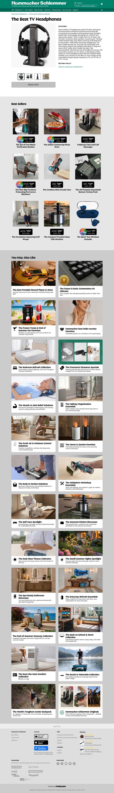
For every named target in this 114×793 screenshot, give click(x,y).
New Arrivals (38, 10)
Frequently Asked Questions (65, 735)
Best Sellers (29, 10)
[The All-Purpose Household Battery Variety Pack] (88, 180)
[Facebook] (58, 763)
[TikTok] (74, 763)
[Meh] (18, 771)
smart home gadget (88, 6)
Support (75, 10)
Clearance (47, 10)
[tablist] (33, 76)
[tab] (21, 76)
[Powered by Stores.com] (57, 787)
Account (36, 732)
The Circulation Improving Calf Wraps (26, 237)
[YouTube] (66, 763)
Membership (56, 10)
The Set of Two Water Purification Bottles (26, 145)
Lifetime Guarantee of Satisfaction (70, 67)
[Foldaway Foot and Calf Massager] (88, 135)
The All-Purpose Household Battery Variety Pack (88, 190)
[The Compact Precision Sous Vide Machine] (57, 227)
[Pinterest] (70, 763)
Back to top (57, 726)
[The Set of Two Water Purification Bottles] (25, 135)
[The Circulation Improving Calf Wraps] (25, 227)
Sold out (33, 84)
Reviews (83, 732)
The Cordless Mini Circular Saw (57, 189)
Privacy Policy (71, 790)
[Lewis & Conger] (35, 767)
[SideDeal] (18, 775)
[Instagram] (62, 763)
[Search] (75, 2)
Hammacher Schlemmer (19, 14)
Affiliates (59, 743)
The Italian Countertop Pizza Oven (57, 145)
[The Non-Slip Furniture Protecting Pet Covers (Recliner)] (25, 180)
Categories (18, 10)
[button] (12, 10)
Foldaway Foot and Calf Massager (88, 145)
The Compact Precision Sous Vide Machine (57, 237)
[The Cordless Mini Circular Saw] (57, 180)
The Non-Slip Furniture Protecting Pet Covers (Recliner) (25, 191)
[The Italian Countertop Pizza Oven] (57, 135)
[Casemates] (27, 779)
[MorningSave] (35, 771)
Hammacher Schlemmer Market (39, 14)
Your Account (66, 10)
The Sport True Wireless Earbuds (88, 237)
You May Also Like (23, 257)
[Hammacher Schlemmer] (39, 3)
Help (58, 732)
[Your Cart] (102, 4)
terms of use (38, 754)
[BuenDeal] (35, 775)
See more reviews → (86, 754)
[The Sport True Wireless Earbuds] (88, 227)
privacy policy (49, 754)
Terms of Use (81, 790)
